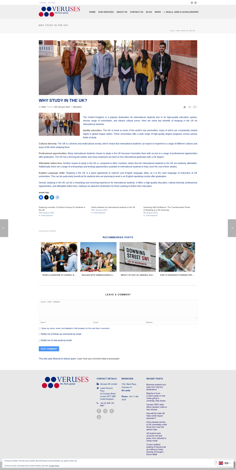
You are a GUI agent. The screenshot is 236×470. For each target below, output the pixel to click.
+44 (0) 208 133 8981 (107, 404)
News (158, 11)
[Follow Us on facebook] (99, 411)
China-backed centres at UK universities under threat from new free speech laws (156, 426)
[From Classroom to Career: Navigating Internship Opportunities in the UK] (59, 257)
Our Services (106, 11)
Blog (149, 11)
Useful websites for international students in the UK (113, 207)
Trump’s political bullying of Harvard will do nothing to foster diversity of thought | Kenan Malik (156, 449)
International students (47, 231)
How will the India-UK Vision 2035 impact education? (155, 415)
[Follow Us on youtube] (99, 417)
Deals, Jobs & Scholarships (182, 11)
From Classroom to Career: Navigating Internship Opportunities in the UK (59, 275)
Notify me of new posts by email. (56, 340)
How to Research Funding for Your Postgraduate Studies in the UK (177, 275)
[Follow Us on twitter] (112, 411)
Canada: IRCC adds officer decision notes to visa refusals (156, 407)
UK (192, 120)
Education (77, 106)
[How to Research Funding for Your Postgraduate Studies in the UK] (177, 257)
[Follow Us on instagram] (105, 411)
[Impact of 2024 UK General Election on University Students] (138, 257)
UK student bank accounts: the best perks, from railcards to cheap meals (156, 437)
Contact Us (136, 11)
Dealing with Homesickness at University (99, 275)
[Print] (185, 107)
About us (121, 11)
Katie (44, 106)
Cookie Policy (54, 465)
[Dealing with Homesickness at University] (98, 257)
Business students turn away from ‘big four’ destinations (156, 387)
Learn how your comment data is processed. (98, 358)
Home (92, 11)
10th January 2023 (62, 106)
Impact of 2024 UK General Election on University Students (138, 275)
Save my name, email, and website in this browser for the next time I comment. (76, 328)
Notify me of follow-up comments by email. (61, 333)
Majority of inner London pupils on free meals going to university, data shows (155, 397)
